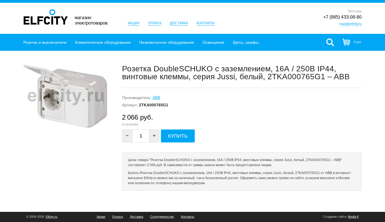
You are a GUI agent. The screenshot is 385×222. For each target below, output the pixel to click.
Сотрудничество (162, 216)
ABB (156, 97)
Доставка (179, 23)
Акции (134, 23)
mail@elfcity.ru (350, 24)
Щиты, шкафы (246, 42)
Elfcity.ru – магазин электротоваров (65, 17)
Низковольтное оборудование (166, 42)
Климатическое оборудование (103, 42)
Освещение (213, 42)
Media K (353, 216)
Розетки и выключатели (45, 42)
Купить (178, 136)
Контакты (205, 23)
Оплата (154, 23)
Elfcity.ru (51, 216)
